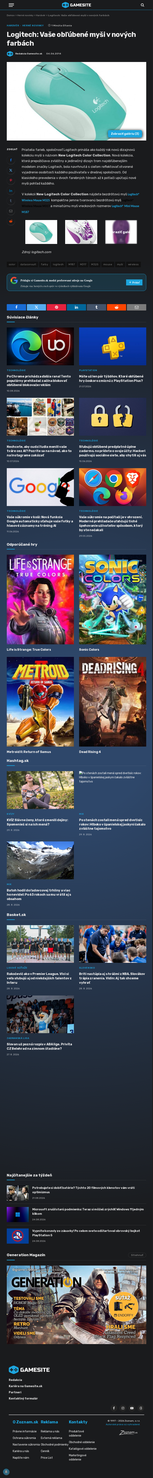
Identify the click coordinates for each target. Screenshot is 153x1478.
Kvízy (11, 814)
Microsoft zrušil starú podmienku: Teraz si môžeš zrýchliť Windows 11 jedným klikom (88, 1211)
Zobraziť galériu (125, 134)
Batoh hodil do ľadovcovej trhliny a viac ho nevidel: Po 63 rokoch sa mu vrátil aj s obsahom (39, 894)
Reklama (49, 1422)
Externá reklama (51, 1438)
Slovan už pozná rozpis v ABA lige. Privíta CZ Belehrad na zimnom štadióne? (39, 1046)
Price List (47, 1457)
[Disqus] (76, 1112)
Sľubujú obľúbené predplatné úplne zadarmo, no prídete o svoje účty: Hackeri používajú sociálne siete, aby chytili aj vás (112, 451)
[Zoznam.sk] (129, 1434)
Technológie (16, 370)
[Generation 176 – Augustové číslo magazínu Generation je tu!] (76, 1305)
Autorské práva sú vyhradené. (123, 1424)
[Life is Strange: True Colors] (40, 599)
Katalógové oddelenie (83, 1448)
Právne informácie (25, 1431)
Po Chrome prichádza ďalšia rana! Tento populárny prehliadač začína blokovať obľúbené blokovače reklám (39, 380)
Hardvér (40, 15)
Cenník (45, 1451)
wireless (133, 264)
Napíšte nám (21, 1457)
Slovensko (87, 967)
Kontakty (78, 1422)
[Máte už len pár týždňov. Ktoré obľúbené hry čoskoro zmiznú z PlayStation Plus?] (112, 346)
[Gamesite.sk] (76, 5)
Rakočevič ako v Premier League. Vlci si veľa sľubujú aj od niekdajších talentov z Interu (39, 978)
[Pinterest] (11, 180)
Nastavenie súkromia (26, 1444)
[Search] (142, 5)
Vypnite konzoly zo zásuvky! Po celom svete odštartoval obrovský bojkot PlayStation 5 (86, 1233)
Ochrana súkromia (24, 1438)
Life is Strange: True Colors (29, 650)
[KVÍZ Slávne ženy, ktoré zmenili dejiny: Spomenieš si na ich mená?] (40, 790)
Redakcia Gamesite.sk (28, 53)
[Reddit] (11, 221)
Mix (81, 814)
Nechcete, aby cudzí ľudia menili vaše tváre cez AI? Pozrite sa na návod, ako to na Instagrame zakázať (39, 451)
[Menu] (11, 5)
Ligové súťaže (17, 967)
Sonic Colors (89, 650)
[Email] (11, 211)
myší (120, 264)
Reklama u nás (50, 1431)
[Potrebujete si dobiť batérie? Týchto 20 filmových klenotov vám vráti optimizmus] (18, 1193)
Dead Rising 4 (90, 752)
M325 (94, 264)
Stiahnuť (137, 1255)
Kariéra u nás (21, 1451)
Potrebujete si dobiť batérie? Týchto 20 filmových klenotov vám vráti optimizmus (83, 1190)
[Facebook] (11, 160)
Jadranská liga (18, 1038)
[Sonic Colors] (112, 599)
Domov (11, 15)
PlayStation (88, 370)
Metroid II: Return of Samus (29, 752)
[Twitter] (11, 170)
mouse (107, 264)
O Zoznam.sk (25, 1422)
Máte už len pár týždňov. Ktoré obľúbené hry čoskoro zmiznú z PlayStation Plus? (111, 378)
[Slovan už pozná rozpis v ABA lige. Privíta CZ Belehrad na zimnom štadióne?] (40, 1014)
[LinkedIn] (11, 191)
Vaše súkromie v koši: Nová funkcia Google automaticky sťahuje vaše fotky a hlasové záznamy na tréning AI (40, 521)
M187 (72, 264)
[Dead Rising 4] (112, 701)
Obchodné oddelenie (82, 1442)
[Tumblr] (11, 201)
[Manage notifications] (6, 1472)
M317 (83, 264)
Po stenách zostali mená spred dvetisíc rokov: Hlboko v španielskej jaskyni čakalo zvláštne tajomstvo (112, 824)
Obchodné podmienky (55, 1444)
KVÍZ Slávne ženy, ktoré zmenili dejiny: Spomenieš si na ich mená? (37, 822)
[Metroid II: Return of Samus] (40, 701)
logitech (58, 264)
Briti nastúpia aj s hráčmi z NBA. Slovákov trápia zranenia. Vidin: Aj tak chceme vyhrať (112, 978)
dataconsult (28, 264)
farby (44, 264)
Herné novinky (25, 15)
